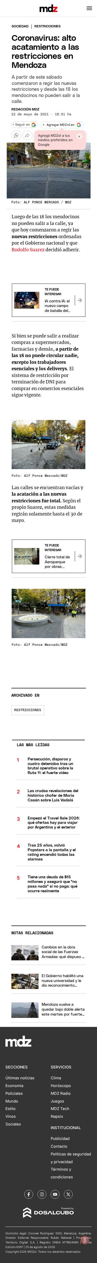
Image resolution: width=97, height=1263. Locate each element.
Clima (56, 1078)
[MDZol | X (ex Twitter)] (68, 1194)
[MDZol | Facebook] (29, 1194)
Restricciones (27, 710)
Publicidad (60, 1138)
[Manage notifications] (85, 1240)
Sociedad (20, 26)
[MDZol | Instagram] (42, 1194)
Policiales (14, 1093)
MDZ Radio (61, 1093)
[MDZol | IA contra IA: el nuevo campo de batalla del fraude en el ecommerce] (80, 300)
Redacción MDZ (25, 109)
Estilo (10, 1108)
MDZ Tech (60, 1108)
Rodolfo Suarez (28, 250)
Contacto (59, 1146)
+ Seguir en (21, 124)
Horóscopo (61, 1085)
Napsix (57, 1116)
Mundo (11, 1101)
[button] (89, 8)
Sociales (13, 1124)
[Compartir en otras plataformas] (27, 135)
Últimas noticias (19, 1078)
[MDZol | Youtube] (55, 1194)
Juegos (57, 1101)
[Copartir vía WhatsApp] (16, 135)
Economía (14, 1085)
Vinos (10, 1116)
